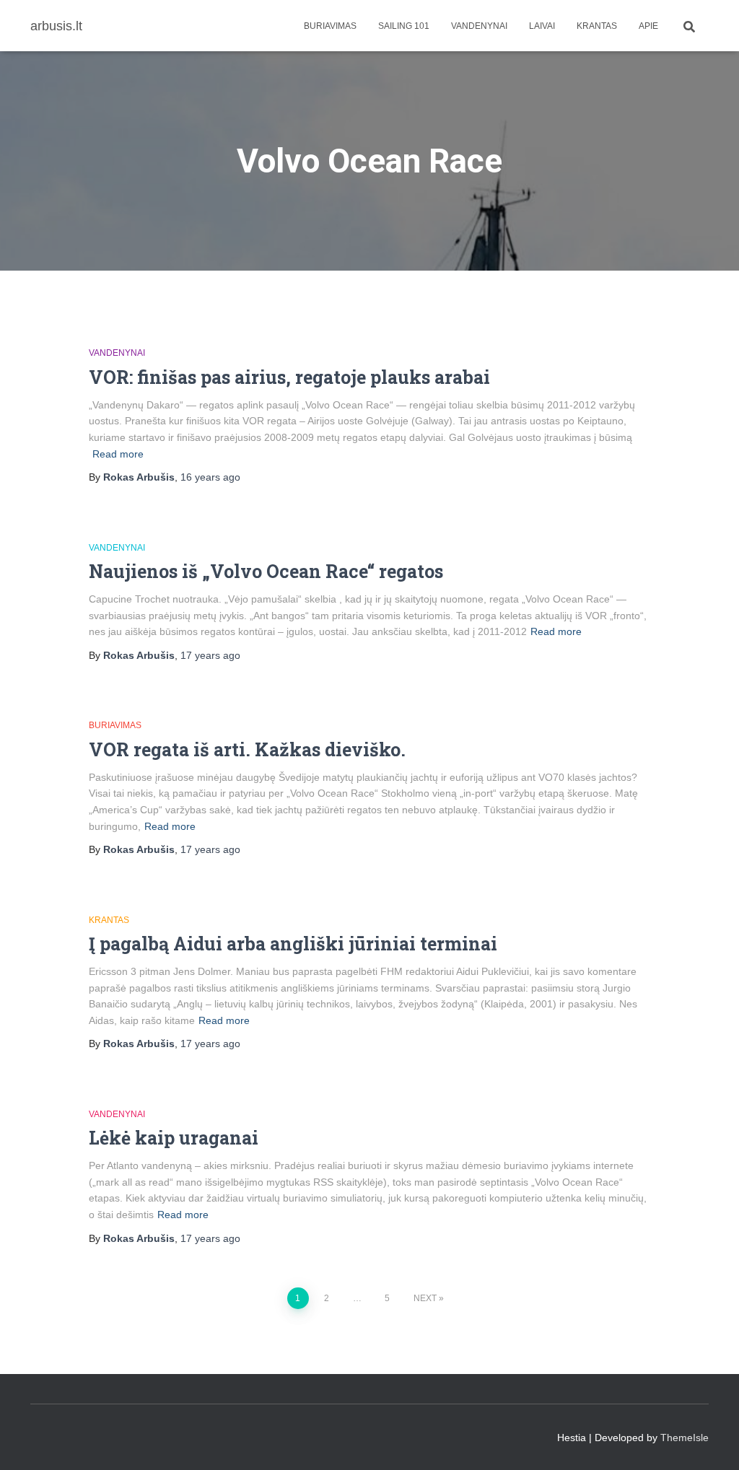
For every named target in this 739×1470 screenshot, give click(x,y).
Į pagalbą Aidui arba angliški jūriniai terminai (293, 943)
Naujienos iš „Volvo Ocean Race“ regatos (266, 571)
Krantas (597, 26)
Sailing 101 (403, 26)
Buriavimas (330, 26)
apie (648, 26)
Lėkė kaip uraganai (173, 1138)
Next (425, 1298)
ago (210, 477)
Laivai (542, 26)
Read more (118, 454)
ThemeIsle (684, 1437)
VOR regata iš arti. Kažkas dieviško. (247, 749)
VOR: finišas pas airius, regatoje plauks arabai (289, 377)
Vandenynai (479, 26)
